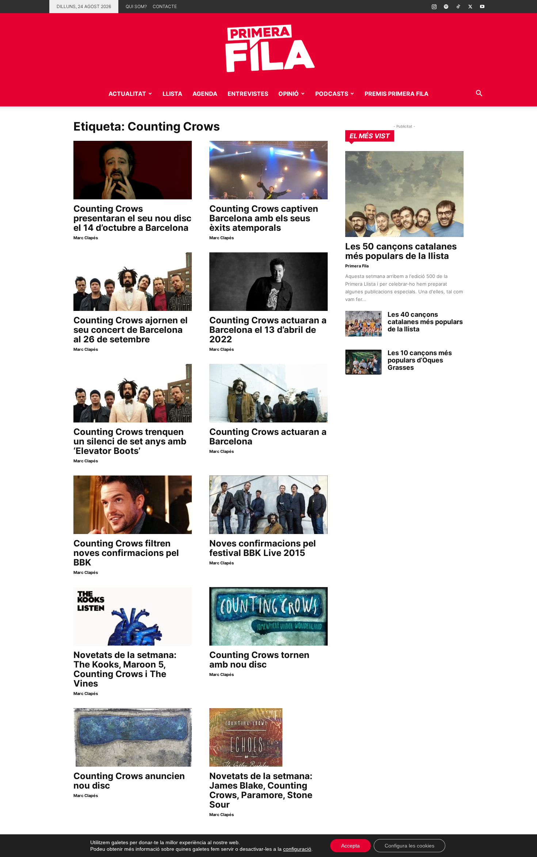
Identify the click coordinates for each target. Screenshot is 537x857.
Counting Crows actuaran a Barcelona (268, 436)
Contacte (165, 6)
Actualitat (127, 93)
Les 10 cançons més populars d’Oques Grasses (420, 360)
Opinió (288, 93)
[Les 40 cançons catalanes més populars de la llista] (363, 324)
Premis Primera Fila (397, 93)
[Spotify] (446, 6)
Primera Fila (357, 265)
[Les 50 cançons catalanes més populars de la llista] (404, 194)
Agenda (205, 93)
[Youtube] (482, 6)
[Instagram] (434, 6)
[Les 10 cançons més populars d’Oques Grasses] (363, 362)
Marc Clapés (85, 237)
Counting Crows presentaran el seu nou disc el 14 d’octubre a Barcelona (132, 218)
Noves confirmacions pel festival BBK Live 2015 (262, 548)
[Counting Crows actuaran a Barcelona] (268, 393)
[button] (479, 94)
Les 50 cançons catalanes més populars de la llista (401, 251)
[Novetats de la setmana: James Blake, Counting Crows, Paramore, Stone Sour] (268, 737)
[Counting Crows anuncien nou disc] (132, 737)
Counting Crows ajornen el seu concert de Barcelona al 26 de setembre (130, 330)
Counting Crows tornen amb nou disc (259, 660)
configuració (297, 849)
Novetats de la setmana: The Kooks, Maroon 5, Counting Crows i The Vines (124, 669)
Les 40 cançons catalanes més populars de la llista (425, 322)
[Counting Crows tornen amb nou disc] (268, 616)
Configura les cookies (409, 846)
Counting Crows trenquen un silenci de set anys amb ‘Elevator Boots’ (129, 441)
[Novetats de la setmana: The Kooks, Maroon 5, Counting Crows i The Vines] (132, 616)
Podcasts (331, 93)
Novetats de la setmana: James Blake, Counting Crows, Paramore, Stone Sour (260, 790)
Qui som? (136, 6)
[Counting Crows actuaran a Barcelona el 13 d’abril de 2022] (268, 281)
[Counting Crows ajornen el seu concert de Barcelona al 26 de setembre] (132, 281)
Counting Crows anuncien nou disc (129, 781)
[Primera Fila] (268, 47)
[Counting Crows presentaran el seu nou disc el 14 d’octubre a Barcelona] (132, 170)
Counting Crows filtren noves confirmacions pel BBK (126, 553)
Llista (172, 93)
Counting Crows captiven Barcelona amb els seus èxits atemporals (263, 218)
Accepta (350, 846)
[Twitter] (470, 6)
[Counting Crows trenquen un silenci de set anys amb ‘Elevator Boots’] (132, 393)
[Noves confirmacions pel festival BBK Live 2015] (268, 505)
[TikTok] (458, 6)
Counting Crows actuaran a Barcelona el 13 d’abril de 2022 (268, 330)
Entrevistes (248, 93)
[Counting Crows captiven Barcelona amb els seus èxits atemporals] (268, 170)
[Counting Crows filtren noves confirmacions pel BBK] (132, 505)
